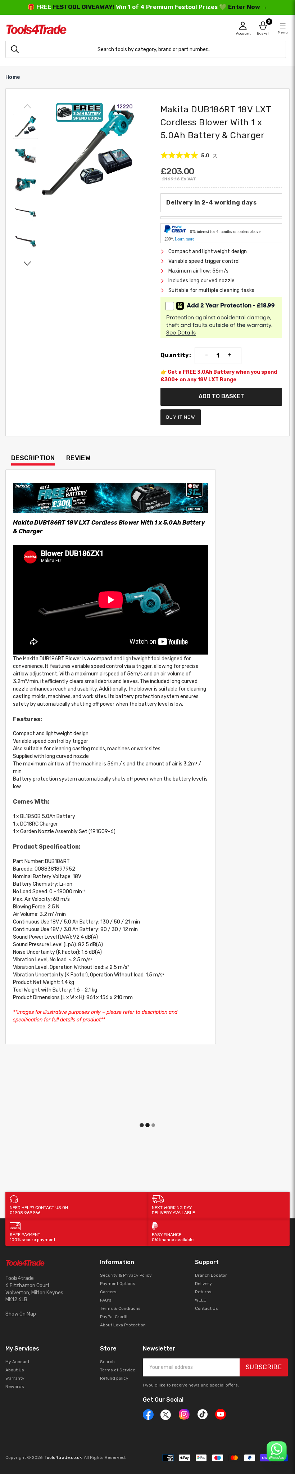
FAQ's (106, 1300)
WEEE (200, 1300)
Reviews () (189, 155)
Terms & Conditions (120, 1308)
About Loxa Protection (123, 1324)
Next (27, 263)
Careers (108, 1291)
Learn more (184, 239)
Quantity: (175, 355)
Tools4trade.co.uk (63, 1457)
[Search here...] (15, 49)
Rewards (14, 1386)
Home (12, 77)
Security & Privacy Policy (126, 1275)
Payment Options (117, 1283)
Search (107, 1361)
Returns (203, 1291)
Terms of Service (117, 1369)
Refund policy (114, 1378)
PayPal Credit (114, 1316)
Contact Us (206, 1308)
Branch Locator (211, 1275)
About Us (14, 1369)
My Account (17, 1361)
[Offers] (110, 498)
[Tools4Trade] (76, 29)
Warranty (14, 1378)
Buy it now (180, 417)
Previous (27, 106)
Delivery (203, 1283)
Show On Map (20, 1314)
